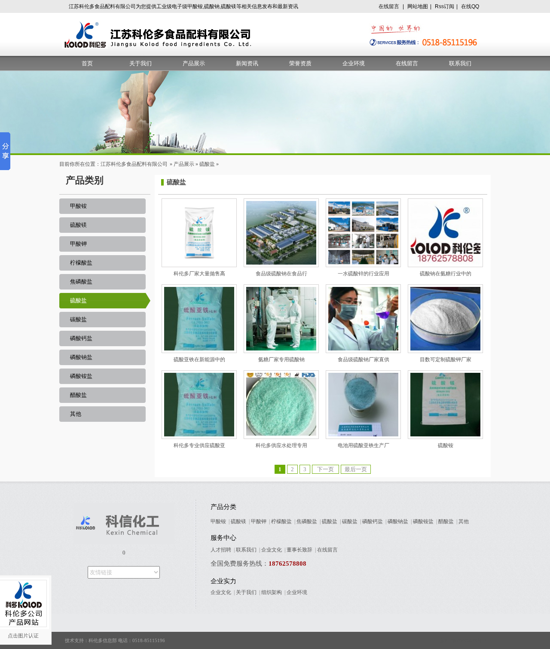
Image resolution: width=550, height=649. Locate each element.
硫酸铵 (445, 445)
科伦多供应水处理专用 (281, 445)
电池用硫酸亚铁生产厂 (363, 445)
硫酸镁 (78, 225)
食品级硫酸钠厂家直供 (363, 359)
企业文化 (271, 550)
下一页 (325, 469)
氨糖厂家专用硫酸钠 (281, 359)
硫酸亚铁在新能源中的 (199, 359)
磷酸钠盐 (81, 357)
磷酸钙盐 (81, 338)
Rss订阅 (444, 6)
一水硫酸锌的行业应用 (363, 274)
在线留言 (389, 6)
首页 (87, 63)
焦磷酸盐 (81, 281)
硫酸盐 (207, 164)
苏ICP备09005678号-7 (463, 640)
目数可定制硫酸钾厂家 (445, 359)
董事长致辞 (299, 550)
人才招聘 (221, 550)
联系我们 (460, 63)
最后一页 (356, 469)
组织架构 (271, 592)
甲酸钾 (78, 244)
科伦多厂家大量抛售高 (199, 274)
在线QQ (470, 6)
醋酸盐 (78, 395)
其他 (75, 414)
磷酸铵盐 (81, 376)
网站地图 (417, 6)
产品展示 (194, 63)
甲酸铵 (78, 206)
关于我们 (140, 63)
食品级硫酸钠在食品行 (281, 274)
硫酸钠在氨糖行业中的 (445, 274)
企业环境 (353, 63)
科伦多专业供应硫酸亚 (199, 445)
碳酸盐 (78, 319)
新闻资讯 (247, 63)
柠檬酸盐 (81, 262)
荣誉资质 (300, 63)
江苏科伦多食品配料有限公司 (134, 164)
